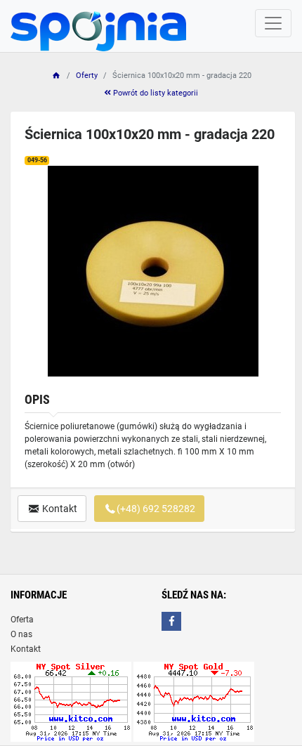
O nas (21, 634)
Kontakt (58, 508)
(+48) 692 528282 (156, 508)
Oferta (22, 619)
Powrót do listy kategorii (154, 93)
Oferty (87, 75)
